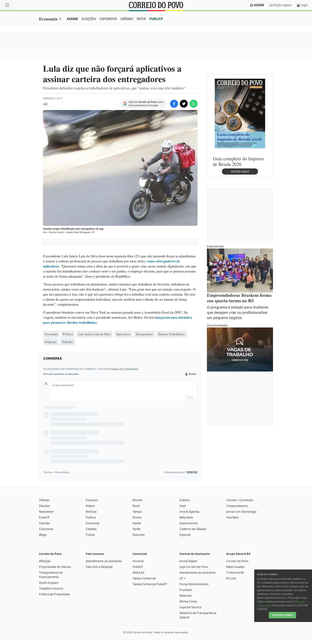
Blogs (43, 535)
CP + (182, 578)
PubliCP (44, 517)
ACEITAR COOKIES (282, 615)
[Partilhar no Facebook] (174, 104)
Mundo (137, 500)
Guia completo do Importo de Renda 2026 (238, 161)
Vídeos (90, 506)
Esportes (139, 535)
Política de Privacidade (54, 594)
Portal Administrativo (194, 584)
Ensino (137, 517)
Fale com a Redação (99, 567)
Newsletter (46, 512)
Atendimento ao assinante (104, 561)
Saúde (137, 523)
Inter (182, 506)
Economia (48, 19)
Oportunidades (217, 325)
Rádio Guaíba (235, 567)
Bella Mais (186, 517)
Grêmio (184, 500)
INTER (141, 19)
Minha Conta (188, 601)
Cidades (91, 529)
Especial (184, 535)
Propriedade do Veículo (55, 567)
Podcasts (92, 500)
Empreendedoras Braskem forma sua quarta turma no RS (239, 298)
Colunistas (46, 529)
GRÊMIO (126, 19)
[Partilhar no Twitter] (184, 104)
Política (91, 517)
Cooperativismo (237, 506)
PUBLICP (156, 19)
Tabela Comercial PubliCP (150, 584)
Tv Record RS (235, 573)
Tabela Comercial (144, 578)
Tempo (137, 512)
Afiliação (45, 561)
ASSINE (72, 19)
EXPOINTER (108, 19)
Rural (136, 506)
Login (304, 5)
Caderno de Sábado (192, 529)
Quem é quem (48, 583)
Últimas (44, 500)
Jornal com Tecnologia (241, 512)
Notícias (91, 512)
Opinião (44, 523)
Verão (137, 529)
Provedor (185, 590)
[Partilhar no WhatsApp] (194, 104)
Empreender (215, 246)
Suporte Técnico (190, 607)
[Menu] (7, 5)
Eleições (44, 506)
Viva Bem (232, 517)
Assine (259, 5)
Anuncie (138, 561)
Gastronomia (188, 523)
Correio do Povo (237, 561)
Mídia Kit (138, 573)
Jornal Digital (188, 561)
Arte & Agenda (189, 512)
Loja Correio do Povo (193, 567)
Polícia (90, 535)
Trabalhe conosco (51, 588)
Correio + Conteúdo (239, 500)
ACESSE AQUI (240, 171)
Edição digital (282, 5)
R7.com (231, 578)
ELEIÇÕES (89, 19)
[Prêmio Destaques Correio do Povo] (240, 113)
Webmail (185, 596)
